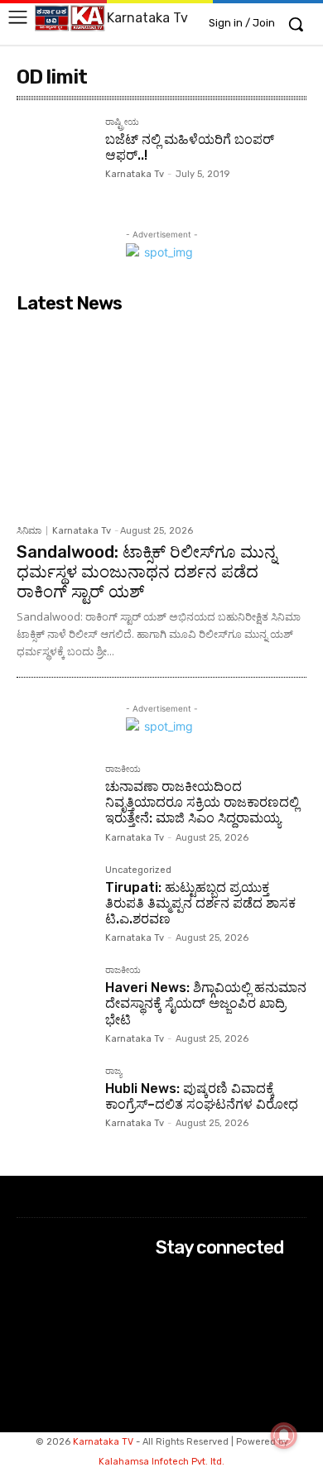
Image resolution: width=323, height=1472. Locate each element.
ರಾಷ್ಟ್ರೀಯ (122, 122)
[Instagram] (167, 1301)
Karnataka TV (103, 1441)
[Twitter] (167, 1323)
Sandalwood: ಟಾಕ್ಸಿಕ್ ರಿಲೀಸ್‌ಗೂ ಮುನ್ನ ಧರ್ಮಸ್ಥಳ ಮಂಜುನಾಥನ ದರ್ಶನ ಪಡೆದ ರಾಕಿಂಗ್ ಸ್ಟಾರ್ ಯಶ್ (147, 572)
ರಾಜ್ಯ (113, 1071)
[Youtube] (167, 1345)
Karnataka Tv (134, 174)
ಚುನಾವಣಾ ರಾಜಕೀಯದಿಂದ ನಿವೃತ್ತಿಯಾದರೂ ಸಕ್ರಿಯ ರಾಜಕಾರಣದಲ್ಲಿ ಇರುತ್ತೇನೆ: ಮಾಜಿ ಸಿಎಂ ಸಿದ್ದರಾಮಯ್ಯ (202, 802)
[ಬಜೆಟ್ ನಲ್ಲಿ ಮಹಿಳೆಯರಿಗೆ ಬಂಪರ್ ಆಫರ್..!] (54, 155)
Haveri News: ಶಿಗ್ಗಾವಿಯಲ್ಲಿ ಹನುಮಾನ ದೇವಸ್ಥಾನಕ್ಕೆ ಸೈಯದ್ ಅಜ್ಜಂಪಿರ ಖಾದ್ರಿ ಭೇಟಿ (205, 1003)
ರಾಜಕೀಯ (123, 769)
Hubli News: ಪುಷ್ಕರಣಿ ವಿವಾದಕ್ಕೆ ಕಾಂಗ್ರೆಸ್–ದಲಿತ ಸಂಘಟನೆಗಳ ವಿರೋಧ (201, 1096)
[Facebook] (167, 1279)
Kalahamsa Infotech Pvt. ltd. (161, 1461)
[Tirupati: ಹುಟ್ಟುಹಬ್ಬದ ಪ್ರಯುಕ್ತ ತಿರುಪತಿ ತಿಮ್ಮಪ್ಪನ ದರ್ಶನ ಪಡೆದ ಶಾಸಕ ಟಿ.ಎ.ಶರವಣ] (54, 903)
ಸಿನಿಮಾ (29, 530)
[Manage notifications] (284, 1435)
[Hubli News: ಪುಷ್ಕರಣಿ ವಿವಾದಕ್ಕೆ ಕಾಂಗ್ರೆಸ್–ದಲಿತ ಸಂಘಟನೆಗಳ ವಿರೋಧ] (54, 1104)
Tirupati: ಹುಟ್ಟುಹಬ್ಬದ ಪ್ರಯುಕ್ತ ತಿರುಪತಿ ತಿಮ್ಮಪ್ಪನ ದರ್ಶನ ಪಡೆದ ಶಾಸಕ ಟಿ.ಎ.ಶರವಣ (200, 903)
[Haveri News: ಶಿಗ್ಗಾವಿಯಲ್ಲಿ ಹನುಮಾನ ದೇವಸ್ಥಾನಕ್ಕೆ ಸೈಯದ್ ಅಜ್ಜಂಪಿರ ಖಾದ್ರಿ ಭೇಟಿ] (54, 1003)
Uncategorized (138, 870)
